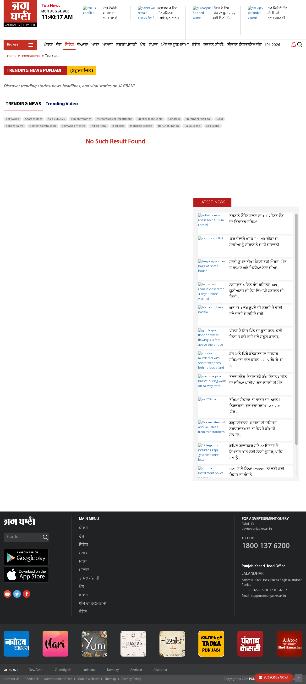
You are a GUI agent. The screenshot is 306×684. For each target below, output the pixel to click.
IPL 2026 (272, 45)
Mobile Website (88, 679)
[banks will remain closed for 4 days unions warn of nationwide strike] (159, 37)
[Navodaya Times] (16, 644)
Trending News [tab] (23, 104)
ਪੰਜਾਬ (48, 45)
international (31, 55)
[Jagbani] (26, 524)
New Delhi (36, 670)
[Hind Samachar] (289, 644)
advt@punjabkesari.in (257, 529)
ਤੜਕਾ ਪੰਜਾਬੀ (126, 45)
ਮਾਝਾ (95, 45)
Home (11, 55)
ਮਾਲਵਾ (108, 45)
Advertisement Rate (58, 679)
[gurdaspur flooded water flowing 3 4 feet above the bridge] (214, 32)
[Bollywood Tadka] (211, 644)
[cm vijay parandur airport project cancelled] (269, 27)
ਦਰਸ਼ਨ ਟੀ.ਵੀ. (213, 45)
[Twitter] (17, 594)
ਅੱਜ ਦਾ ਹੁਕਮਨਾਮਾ (175, 45)
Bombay (113, 670)
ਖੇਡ (142, 45)
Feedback (31, 679)
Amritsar (136, 670)
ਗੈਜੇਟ (196, 45)
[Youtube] (7, 594)
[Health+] (172, 644)
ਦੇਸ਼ (58, 45)
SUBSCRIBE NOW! (276, 677)
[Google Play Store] (37, 557)
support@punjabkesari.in (268, 596)
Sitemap (110, 679)
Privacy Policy (131, 679)
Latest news (212, 202)
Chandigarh (63, 670)
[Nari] (55, 644)
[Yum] (94, 644)
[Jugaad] (133, 644)
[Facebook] (26, 594)
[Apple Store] (37, 574)
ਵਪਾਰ (153, 45)
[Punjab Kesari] (250, 644)
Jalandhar (160, 670)
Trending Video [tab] (61, 104)
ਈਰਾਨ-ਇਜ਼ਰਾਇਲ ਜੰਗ (244, 45)
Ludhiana (89, 670)
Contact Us (11, 679)
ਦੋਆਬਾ (82, 45)
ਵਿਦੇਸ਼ (69, 45)
